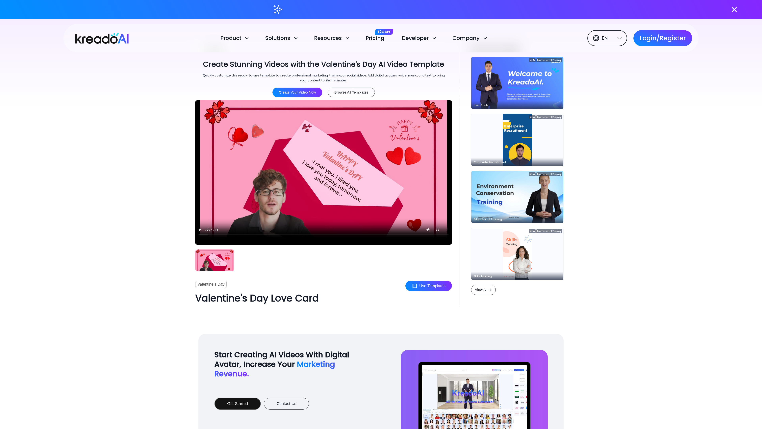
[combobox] (608, 38)
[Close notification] (734, 10)
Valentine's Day (210, 284)
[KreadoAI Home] (98, 37)
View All (481, 290)
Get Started (237, 403)
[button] (235, 38)
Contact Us (286, 403)
